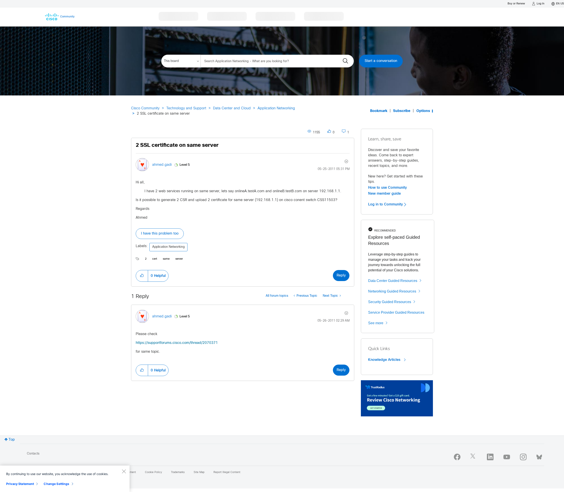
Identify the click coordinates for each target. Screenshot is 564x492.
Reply (341, 275)
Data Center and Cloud (232, 108)
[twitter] (473, 457)
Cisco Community (145, 108)
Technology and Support (186, 108)
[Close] (124, 471)
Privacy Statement (20, 484)
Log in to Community (386, 204)
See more (375, 323)
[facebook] (457, 457)
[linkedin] (490, 457)
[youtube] (506, 457)
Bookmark (378, 111)
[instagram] (523, 457)
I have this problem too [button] (159, 233)
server (179, 259)
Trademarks (178, 472)
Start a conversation (381, 61)
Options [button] (423, 111)
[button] (142, 276)
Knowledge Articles (384, 359)
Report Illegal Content (226, 472)
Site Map (199, 472)
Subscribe (401, 111)
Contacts (33, 453)
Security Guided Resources (389, 302)
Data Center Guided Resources (392, 281)
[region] (65, 479)
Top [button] (12, 439)
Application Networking (276, 108)
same (166, 259)
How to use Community (387, 187)
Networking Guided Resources (392, 291)
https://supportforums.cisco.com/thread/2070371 (177, 343)
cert (154, 259)
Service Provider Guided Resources (396, 312)
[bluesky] (539, 456)
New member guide (384, 193)
